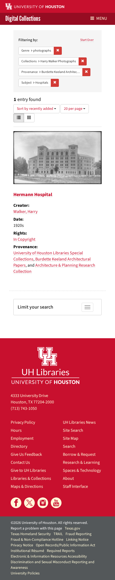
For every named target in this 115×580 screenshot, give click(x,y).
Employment (22, 438)
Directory (19, 446)
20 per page (73, 108)
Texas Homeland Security (31, 534)
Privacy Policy (23, 422)
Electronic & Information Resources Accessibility (49, 556)
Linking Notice (77, 539)
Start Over (87, 40)
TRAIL (58, 534)
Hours (16, 430)
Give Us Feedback (26, 454)
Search (69, 446)
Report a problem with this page (36, 528)
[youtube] (56, 502)
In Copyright (24, 239)
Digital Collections (22, 19)
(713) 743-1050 (24, 408)
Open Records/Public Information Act (65, 545)
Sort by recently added (35, 108)
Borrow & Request (79, 454)
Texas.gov (72, 528)
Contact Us (20, 462)
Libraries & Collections (31, 478)
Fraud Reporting (78, 534)
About (68, 478)
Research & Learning (81, 462)
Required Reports (61, 551)
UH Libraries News (79, 422)
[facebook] (16, 502)
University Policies (25, 573)
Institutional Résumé (27, 551)
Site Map (70, 438)
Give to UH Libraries (28, 470)
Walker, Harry (25, 212)
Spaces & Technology (82, 470)
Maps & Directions (27, 486)
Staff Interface (75, 486)
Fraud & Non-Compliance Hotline (37, 539)
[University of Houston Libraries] (45, 365)
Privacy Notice (22, 545)
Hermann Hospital (32, 194)
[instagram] (42, 502)
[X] (29, 502)
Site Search (73, 430)
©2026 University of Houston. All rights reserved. (49, 522)
